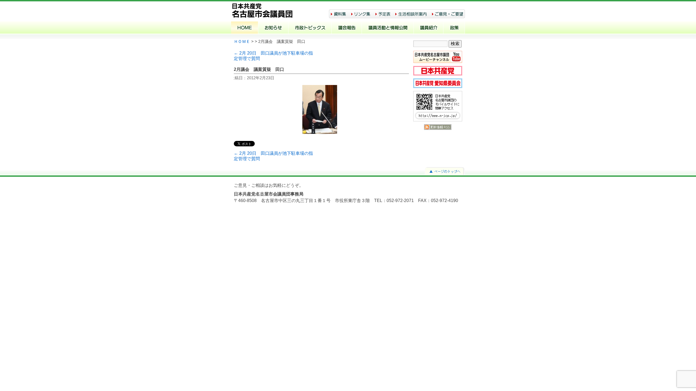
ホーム (244, 28)
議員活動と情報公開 (388, 28)
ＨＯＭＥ (242, 41)
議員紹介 (428, 28)
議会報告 (347, 28)
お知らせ (273, 28)
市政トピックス (310, 28)
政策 (454, 28)
